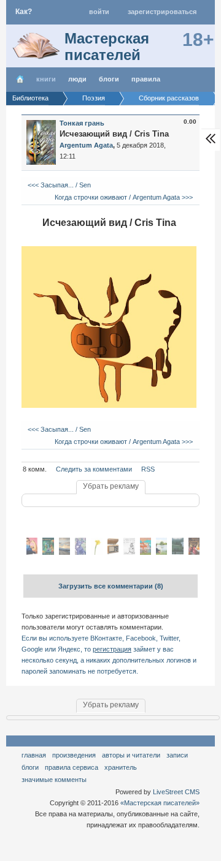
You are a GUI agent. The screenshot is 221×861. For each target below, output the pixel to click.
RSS (148, 469)
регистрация (112, 649)
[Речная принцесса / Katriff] (161, 552)
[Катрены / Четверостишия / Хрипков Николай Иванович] (128, 552)
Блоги (109, 79)
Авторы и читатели (131, 755)
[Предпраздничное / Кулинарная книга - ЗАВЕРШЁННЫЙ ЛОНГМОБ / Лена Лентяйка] (194, 552)
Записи (177, 755)
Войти (99, 11)
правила (145, 79)
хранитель (120, 767)
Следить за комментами (94, 469)
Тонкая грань (82, 123)
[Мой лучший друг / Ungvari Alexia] (80, 552)
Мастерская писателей (106, 46)
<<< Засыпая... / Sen (58, 185)
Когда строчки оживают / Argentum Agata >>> (125, 197)
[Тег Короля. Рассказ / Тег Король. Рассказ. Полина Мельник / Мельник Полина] (145, 552)
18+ (198, 39)
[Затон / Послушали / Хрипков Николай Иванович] (112, 552)
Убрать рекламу (111, 486)
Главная (33, 755)
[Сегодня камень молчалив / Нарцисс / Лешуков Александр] (96, 552)
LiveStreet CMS (176, 791)
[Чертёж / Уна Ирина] (177, 552)
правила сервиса (71, 767)
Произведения (74, 755)
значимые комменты (54, 779)
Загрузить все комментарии (110, 586)
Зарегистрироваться (162, 11)
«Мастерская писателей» (160, 802)
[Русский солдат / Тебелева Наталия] (64, 552)
